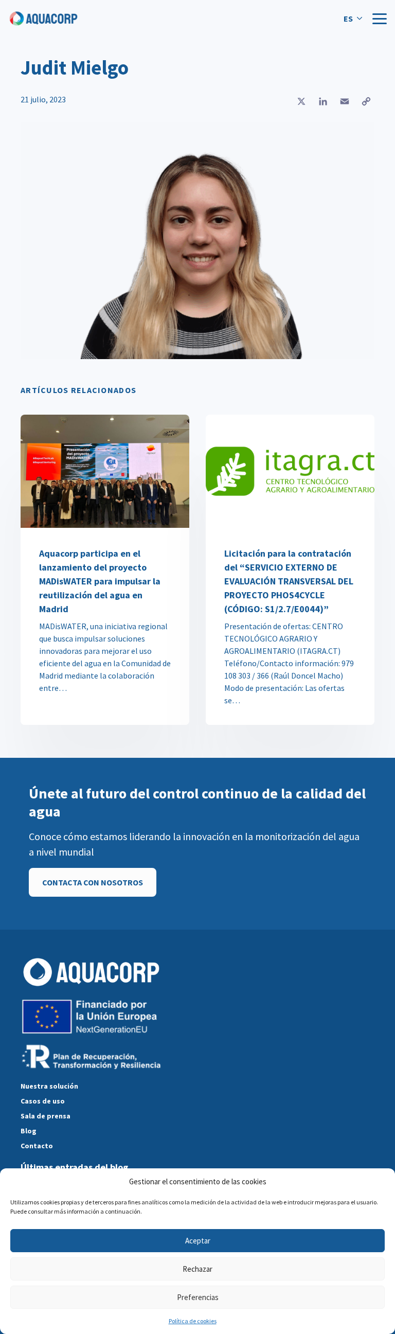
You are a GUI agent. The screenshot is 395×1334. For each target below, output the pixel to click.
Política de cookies (193, 1321)
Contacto (37, 1145)
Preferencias (198, 1297)
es (348, 18)
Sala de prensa (45, 1115)
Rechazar (197, 1269)
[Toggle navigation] (379, 18)
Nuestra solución (49, 1086)
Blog (29, 1130)
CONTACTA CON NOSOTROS (92, 882)
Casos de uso (43, 1101)
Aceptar (197, 1241)
